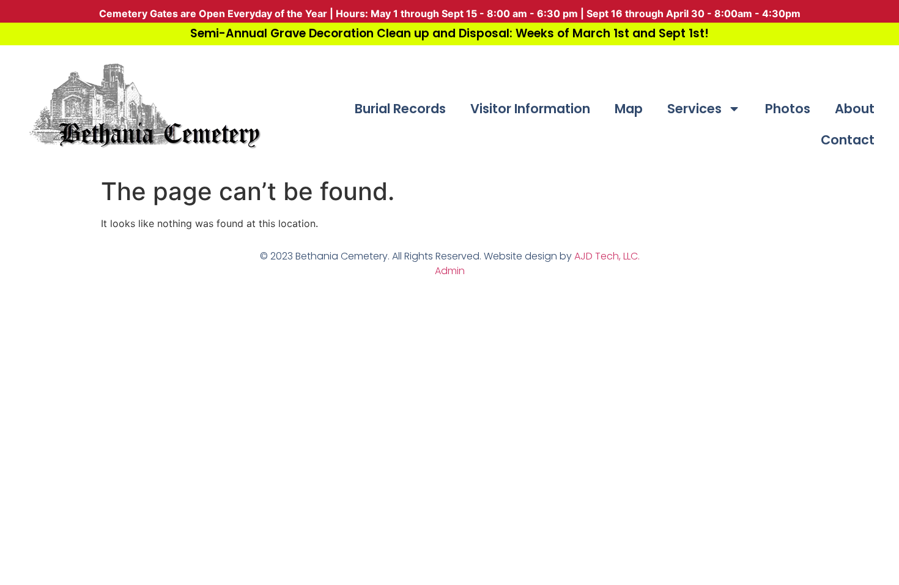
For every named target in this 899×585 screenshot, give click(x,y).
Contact (848, 140)
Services (694, 108)
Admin (450, 271)
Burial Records (400, 108)
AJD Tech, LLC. (607, 256)
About (855, 108)
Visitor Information (530, 108)
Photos (787, 108)
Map (629, 108)
